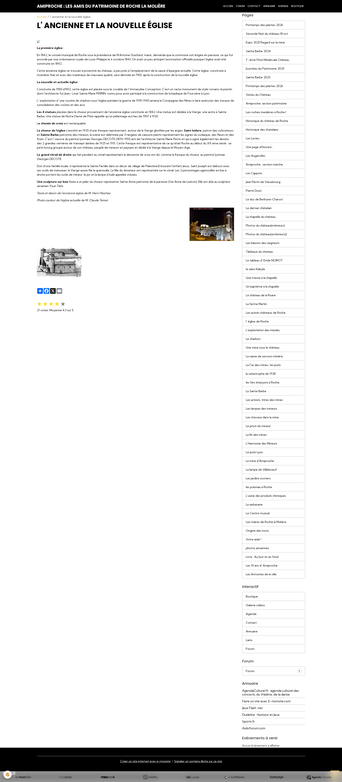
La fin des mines (256, 434)
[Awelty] (150, 777)
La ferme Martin (256, 304)
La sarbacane (254, 504)
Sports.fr (248, 721)
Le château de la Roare (261, 295)
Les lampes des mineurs (261, 408)
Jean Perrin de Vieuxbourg (263, 182)
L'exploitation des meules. (263, 330)
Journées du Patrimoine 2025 (265, 68)
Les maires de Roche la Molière (266, 522)
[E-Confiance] (234, 777)
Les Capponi (254, 173)
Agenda (283, 6)
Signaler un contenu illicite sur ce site (198, 761)
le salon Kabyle (255, 269)
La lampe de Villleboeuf (261, 469)
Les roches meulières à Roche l (266, 112)
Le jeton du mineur (258, 426)
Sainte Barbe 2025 (258, 77)
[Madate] (65, 777)
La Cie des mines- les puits (263, 365)
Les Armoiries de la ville (261, 574)
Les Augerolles (255, 155)
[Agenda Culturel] (318, 777)
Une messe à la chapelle (261, 278)
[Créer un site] (23, 777)
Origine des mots (257, 530)
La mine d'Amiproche (260, 461)
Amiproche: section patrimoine (266, 103)
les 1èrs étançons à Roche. (263, 382)
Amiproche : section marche (264, 164)
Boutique (297, 6)
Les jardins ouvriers (258, 478)
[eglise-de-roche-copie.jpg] (212, 224)
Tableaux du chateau (259, 251)
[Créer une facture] (192, 777)
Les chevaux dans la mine (262, 417)
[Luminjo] (276, 777)
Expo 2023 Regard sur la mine (265, 42)
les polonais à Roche (259, 487)
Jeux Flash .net (252, 708)
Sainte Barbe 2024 (258, 51)
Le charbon (253, 339)
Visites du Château (258, 94)
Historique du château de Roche (267, 121)
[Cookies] (8, 775)
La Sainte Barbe (256, 391)
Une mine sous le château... (263, 347)
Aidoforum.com (253, 728)
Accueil (228, 6)
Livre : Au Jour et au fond (262, 557)
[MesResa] (107, 777)
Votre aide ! (253, 539)
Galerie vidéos (255, 605)
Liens (249, 640)
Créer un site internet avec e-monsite (145, 761)
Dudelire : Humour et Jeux (260, 715)
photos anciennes (257, 548)
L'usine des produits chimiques (266, 495)
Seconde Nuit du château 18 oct (267, 33)
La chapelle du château (261, 216)
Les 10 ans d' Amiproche (262, 565)
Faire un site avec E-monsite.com (266, 701)
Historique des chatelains (262, 129)
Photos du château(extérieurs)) (266, 234)
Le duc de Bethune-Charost (264, 199)
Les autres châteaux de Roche (266, 312)
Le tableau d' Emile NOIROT (264, 260)
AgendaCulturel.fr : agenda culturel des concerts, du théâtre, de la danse (270, 692)
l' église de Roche (257, 321)
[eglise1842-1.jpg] (59, 261)
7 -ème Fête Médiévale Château (267, 60)
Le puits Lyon (254, 452)
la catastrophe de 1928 (261, 373)
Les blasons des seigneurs (262, 243)
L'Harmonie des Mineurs (261, 443)
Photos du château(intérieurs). (265, 225)
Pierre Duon (254, 190)
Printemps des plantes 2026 (264, 25)
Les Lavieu (252, 138)
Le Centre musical (258, 513)
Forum (240, 6)
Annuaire (269, 6)
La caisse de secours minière (264, 356)
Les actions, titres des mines (264, 400)
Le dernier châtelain (259, 208)
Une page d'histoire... (259, 147)
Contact (254, 6)
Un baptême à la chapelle (262, 286)
